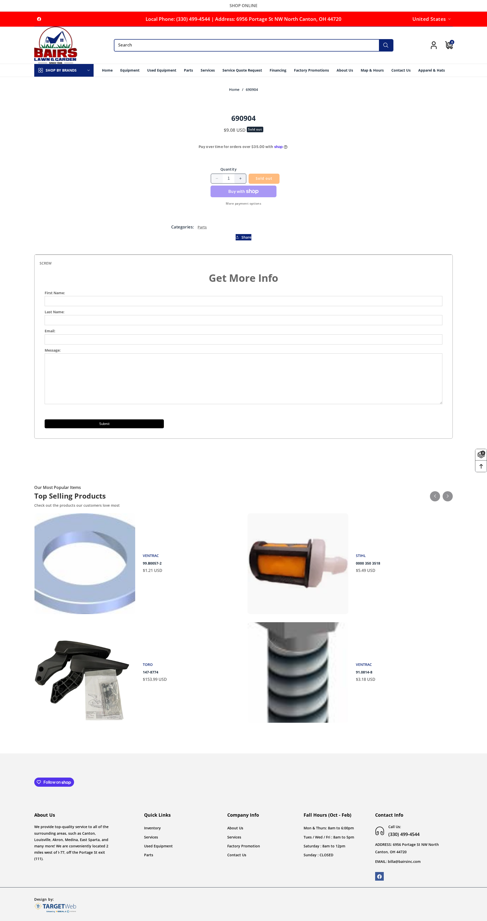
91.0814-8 (364, 672)
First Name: (55, 292)
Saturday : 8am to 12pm (324, 846)
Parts (202, 226)
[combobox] (253, 45)
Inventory (152, 828)
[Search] (386, 45)
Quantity (228, 169)
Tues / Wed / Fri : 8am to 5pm (329, 837)
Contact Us (236, 854)
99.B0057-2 (152, 563)
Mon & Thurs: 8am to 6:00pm (329, 828)
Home (234, 89)
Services (151, 837)
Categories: (182, 227)
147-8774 (150, 672)
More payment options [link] (243, 203)
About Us (235, 828)
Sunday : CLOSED (318, 854)
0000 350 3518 (368, 563)
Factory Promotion (243, 846)
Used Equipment (158, 846)
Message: (53, 350)
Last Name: (54, 311)
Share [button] (246, 237)
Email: (50, 330)
